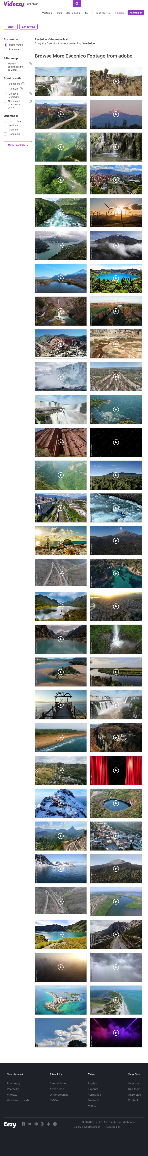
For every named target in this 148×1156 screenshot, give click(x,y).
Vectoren (47, 12)
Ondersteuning (59, 1094)
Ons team (134, 1089)
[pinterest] (36, 1124)
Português (94, 1094)
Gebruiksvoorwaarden (87, 1126)
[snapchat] (48, 1124)
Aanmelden (136, 12)
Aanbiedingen (58, 1083)
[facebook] (23, 1124)
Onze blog (134, 1094)
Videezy (12, 1094)
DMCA (54, 1100)
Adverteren (57, 1089)
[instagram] (42, 1124)
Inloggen (119, 12)
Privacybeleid (112, 1126)
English (92, 1083)
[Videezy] (14, 4)
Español (93, 1089)
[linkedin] (54, 1124)
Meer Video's (73, 12)
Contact (133, 1100)
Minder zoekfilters (18, 145)
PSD (86, 12)
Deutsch (93, 1100)
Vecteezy (13, 1089)
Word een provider (18, 1100)
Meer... (92, 1105)
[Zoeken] (77, 3)
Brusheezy (13, 1083)
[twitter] (29, 1124)
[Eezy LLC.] (10, 1124)
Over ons (134, 1083)
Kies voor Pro (103, 12)
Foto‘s (59, 12)
